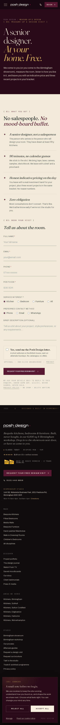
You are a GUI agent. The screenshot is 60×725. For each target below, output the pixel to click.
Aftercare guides (10, 648)
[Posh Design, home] (20, 4)
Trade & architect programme (16, 665)
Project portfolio (10, 559)
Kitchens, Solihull (10, 603)
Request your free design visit (26, 473)
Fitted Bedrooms (10, 519)
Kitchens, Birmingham (12, 599)
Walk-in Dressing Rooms (14, 535)
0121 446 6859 (15, 480)
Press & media (9, 584)
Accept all (42, 709)
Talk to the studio (10, 661)
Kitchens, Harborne (11, 616)
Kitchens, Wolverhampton (14, 620)
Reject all (17, 709)
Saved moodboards (12, 571)
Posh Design (9, 20)
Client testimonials (11, 580)
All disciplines (9, 544)
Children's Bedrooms (12, 539)
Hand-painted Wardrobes (14, 531)
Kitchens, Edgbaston (12, 612)
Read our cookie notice (26, 718)
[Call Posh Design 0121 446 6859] (41, 4)
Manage (9, 718)
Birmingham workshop (13, 640)
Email (6, 252)
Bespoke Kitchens (11, 514)
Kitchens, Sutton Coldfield (14, 608)
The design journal (11, 563)
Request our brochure (12, 656)
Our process (8, 644)
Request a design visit (13, 652)
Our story (7, 576)
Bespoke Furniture (11, 527)
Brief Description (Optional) (19, 320)
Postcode (9, 282)
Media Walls (8, 523)
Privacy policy (11, 388)
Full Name (9, 236)
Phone (7, 267)
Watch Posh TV (10, 567)
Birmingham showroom (13, 636)
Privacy (50, 362)
